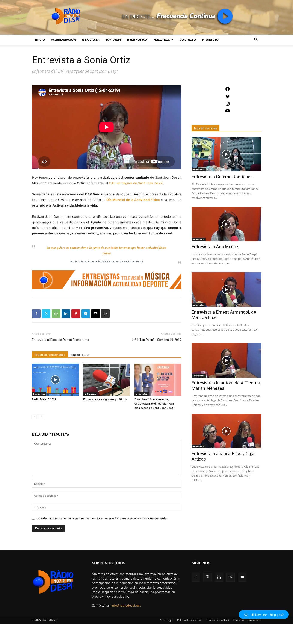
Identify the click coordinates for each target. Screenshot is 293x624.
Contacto (188, 40)
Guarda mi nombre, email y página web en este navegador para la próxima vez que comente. (102, 518)
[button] (256, 40)
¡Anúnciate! (254, 620)
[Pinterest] (75, 313)
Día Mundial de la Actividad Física (133, 200)
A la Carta (91, 40)
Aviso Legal (166, 620)
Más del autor (80, 355)
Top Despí (113, 40)
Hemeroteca (137, 40)
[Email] (95, 313)
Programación (63, 40)
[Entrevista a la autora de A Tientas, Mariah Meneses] (226, 360)
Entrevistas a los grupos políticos (105, 399)
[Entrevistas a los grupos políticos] (106, 380)
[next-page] (41, 416)
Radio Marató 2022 (44, 399)
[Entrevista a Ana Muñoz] (226, 224)
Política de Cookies (218, 620)
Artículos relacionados (50, 355)
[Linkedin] (66, 313)
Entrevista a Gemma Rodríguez (222, 176)
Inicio (40, 40)
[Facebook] (36, 313)
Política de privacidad (189, 620)
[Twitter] (46, 313)
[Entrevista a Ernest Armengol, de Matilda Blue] (226, 289)
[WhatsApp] (56, 313)
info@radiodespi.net (126, 605)
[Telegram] (85, 313)
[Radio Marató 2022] (55, 380)
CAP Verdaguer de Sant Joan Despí (136, 183)
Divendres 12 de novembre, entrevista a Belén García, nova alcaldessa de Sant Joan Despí (154, 403)
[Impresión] (105, 313)
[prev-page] (34, 416)
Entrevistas (39, 393)
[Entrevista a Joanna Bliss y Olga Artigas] (226, 431)
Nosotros (161, 40)
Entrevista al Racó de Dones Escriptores (60, 340)
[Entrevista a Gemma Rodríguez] (226, 154)
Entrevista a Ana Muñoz (215, 246)
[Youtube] (242, 577)
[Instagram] (207, 577)
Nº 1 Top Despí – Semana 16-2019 (156, 340)
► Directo (210, 40)
